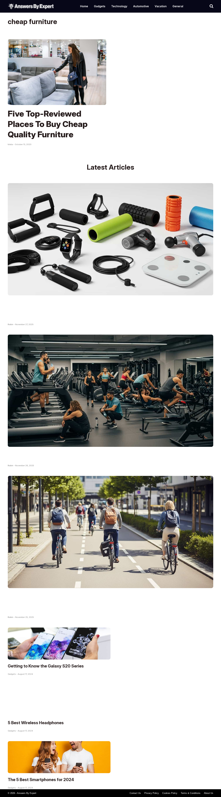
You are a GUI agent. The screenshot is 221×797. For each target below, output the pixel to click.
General (177, 6)
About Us (208, 793)
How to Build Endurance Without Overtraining (96, 455)
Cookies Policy (169, 793)
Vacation (161, 6)
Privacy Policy (151, 793)
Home (84, 6)
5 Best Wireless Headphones (36, 722)
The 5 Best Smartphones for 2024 (41, 779)
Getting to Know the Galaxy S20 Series (46, 666)
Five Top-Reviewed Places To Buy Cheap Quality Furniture (48, 123)
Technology (119, 6)
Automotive (141, 6)
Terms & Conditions (190, 793)
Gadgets (99, 6)
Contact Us (135, 793)
